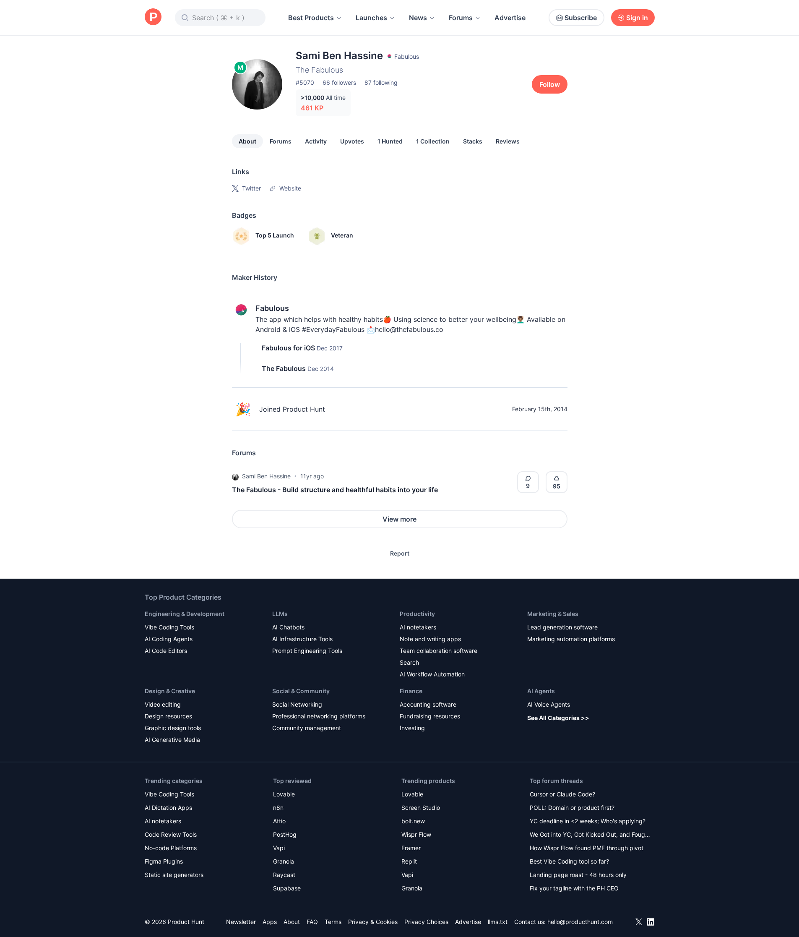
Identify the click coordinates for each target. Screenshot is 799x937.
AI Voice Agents (548, 704)
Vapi (279, 847)
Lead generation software (562, 627)
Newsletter (241, 921)
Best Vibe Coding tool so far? (569, 861)
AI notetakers (418, 627)
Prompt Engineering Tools (307, 650)
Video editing (163, 704)
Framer (411, 847)
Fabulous (272, 308)
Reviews (508, 141)
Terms (333, 921)
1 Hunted (390, 141)
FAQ (312, 921)
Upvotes (352, 141)
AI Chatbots (288, 627)
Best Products (311, 17)
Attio (279, 821)
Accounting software (428, 704)
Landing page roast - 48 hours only (578, 874)
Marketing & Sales (552, 613)
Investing (412, 727)
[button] (235, 476)
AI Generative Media (172, 739)
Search (409, 662)
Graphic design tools (173, 727)
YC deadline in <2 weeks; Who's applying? (587, 821)
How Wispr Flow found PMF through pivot (586, 847)
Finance (411, 690)
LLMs (280, 613)
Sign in (637, 17)
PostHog (285, 834)
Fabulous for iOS (288, 348)
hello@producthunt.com (580, 921)
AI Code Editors (166, 650)
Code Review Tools (171, 834)
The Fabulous (284, 368)
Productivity (417, 613)
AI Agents (541, 690)
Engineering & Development (184, 613)
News (418, 17)
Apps (270, 921)
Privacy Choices (426, 921)
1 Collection (433, 141)
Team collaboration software (438, 650)
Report (399, 553)
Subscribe (581, 17)
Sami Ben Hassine (266, 476)
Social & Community (301, 690)
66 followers (339, 82)
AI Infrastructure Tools (302, 638)
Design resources (168, 716)
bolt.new (413, 821)
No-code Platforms (171, 847)
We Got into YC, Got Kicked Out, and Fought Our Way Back (590, 835)
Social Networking (297, 704)
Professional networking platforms (318, 716)
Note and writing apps (430, 638)
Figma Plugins (164, 861)
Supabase (287, 888)
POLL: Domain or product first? (572, 807)
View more (399, 519)
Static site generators (174, 874)
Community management (306, 727)
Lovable (284, 794)
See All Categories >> (558, 717)
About (247, 141)
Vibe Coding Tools (169, 627)
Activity (316, 141)
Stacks (472, 141)
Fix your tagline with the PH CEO (574, 888)
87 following (381, 82)
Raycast (284, 874)
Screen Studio (420, 807)
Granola (283, 861)
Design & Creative (170, 690)
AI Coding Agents (169, 638)
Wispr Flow (416, 834)
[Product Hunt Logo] (153, 17)
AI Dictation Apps (168, 807)
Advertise (510, 17)
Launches (371, 17)
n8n (278, 807)
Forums (461, 17)
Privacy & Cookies (373, 921)
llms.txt (498, 921)
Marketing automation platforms (571, 638)
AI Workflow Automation (432, 674)
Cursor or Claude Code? (562, 794)
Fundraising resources (430, 716)
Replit (409, 861)
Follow (549, 84)
